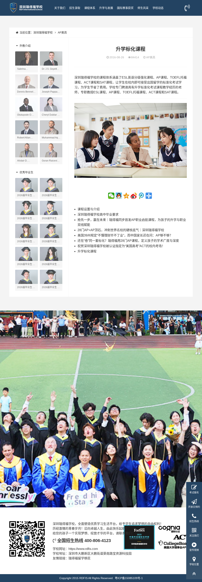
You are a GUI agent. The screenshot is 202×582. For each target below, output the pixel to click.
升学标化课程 (87, 251)
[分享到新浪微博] (134, 196)
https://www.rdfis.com (83, 548)
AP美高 (62, 32)
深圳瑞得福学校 (43, 32)
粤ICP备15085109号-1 (129, 578)
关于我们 (59, 7)
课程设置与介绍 (89, 209)
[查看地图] (135, 553)
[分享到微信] (111, 196)
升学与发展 (106, 7)
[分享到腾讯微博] (141, 196)
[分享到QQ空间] (126, 196)
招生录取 (74, 7)
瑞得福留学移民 (79, 558)
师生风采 (143, 7)
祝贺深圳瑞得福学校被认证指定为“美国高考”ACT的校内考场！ (121, 246)
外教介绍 (25, 45)
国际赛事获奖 (125, 7)
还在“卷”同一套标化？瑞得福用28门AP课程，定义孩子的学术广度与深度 (128, 240)
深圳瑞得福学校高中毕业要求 (98, 214)
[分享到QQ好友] (119, 196)
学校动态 (158, 7)
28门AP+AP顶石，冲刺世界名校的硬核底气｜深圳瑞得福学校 (121, 230)
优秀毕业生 (26, 172)
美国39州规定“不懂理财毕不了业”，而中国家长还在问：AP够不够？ (125, 235)
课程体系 (89, 7)
